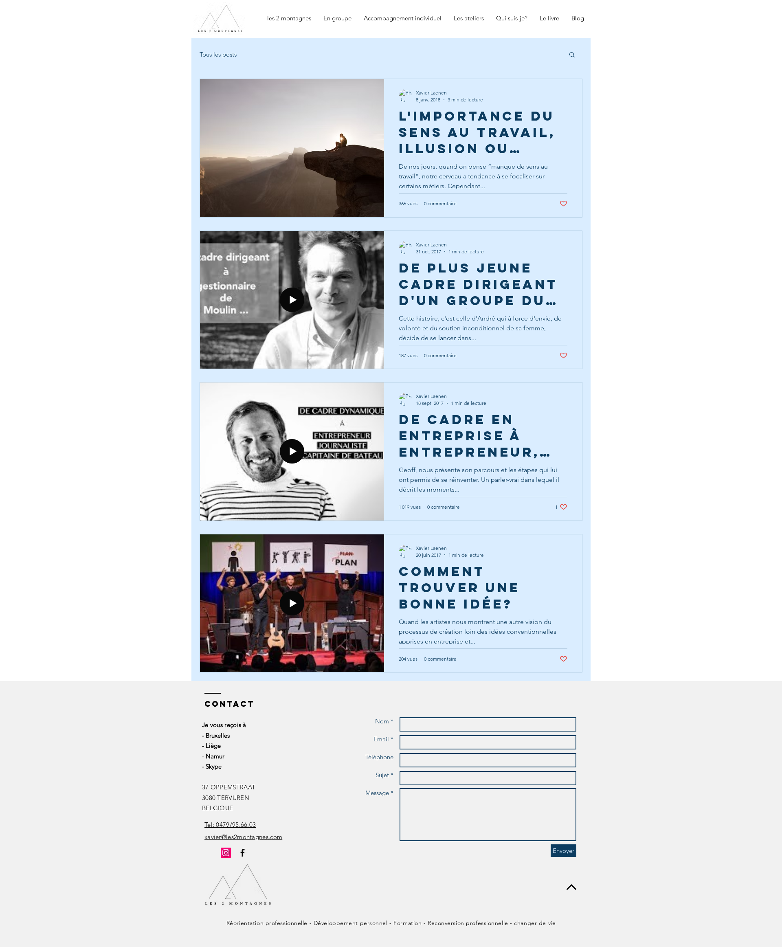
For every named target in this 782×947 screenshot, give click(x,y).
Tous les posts (218, 54)
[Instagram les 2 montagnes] (226, 853)
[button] (572, 55)
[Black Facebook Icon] (242, 853)
